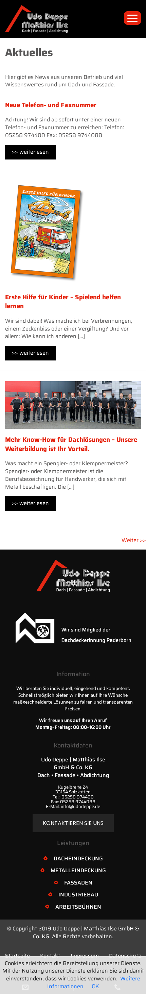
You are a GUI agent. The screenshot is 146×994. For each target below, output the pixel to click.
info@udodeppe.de (80, 806)
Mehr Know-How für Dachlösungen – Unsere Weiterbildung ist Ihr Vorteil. (71, 444)
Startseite (17, 955)
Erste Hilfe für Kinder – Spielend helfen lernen (63, 301)
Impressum (85, 955)
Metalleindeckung (78, 870)
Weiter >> (134, 540)
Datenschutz (125, 955)
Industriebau (78, 894)
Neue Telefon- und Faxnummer (50, 105)
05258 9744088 (77, 801)
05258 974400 (77, 797)
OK (95, 986)
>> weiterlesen (30, 152)
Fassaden (78, 882)
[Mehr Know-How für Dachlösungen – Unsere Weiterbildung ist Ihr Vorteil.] (73, 404)
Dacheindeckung (78, 858)
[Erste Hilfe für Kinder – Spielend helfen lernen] (47, 233)
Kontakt (50, 955)
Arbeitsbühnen (78, 907)
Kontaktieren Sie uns (73, 823)
